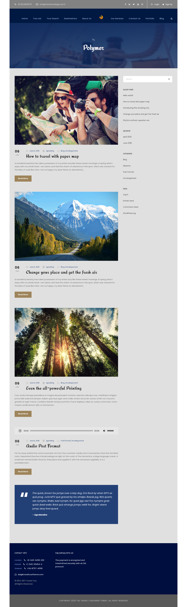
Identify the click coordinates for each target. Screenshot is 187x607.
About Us (86, 18)
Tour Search (53, 18)
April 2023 (127, 137)
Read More (23, 178)
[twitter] (134, 4)
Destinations (70, 18)
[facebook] (125, 4)
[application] (66, 431)
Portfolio (150, 18)
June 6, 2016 (34, 151)
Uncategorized (71, 151)
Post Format (66, 440)
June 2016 (127, 143)
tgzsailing (50, 151)
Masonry (127, 165)
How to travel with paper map (52, 156)
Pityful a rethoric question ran (136, 120)
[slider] (110, 430)
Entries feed (128, 200)
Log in (125, 194)
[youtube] (138, 4)
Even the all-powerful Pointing (54, 388)
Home (25, 18)
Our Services (117, 18)
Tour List (37, 18)
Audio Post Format (43, 445)
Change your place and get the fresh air (61, 272)
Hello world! (128, 95)
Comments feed (130, 207)
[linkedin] (129, 4)
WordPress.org (129, 213)
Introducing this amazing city (136, 108)
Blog (162, 18)
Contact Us (134, 18)
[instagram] (142, 4)
